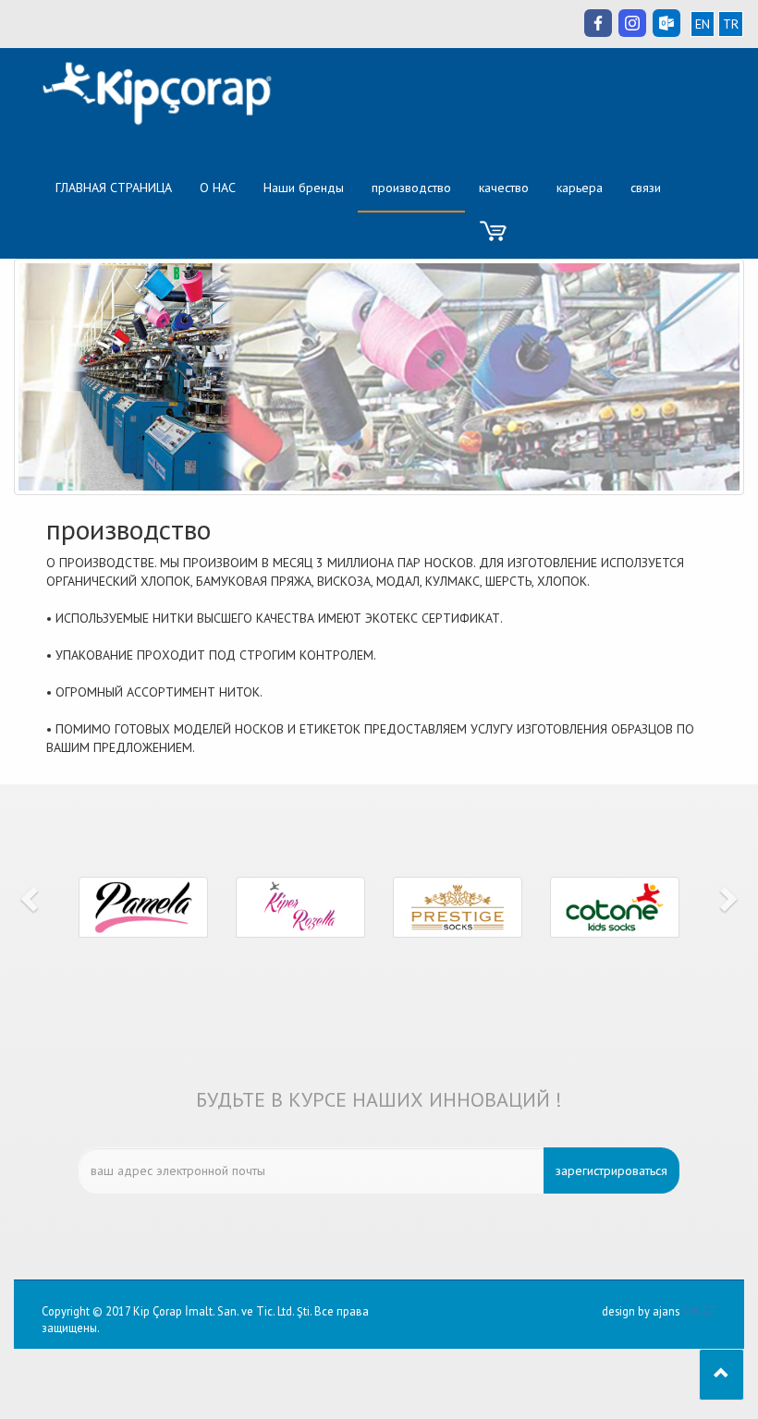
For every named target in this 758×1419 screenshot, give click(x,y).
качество (504, 187)
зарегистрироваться (611, 1170)
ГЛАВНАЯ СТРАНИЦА (120, 187)
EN (702, 24)
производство (411, 187)
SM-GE (699, 1311)
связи (645, 187)
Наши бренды (303, 187)
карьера (579, 187)
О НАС (225, 187)
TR (731, 24)
